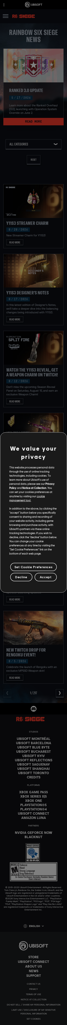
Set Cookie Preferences (33, 567)
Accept (46, 577)
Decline (21, 577)
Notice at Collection (34, 487)
